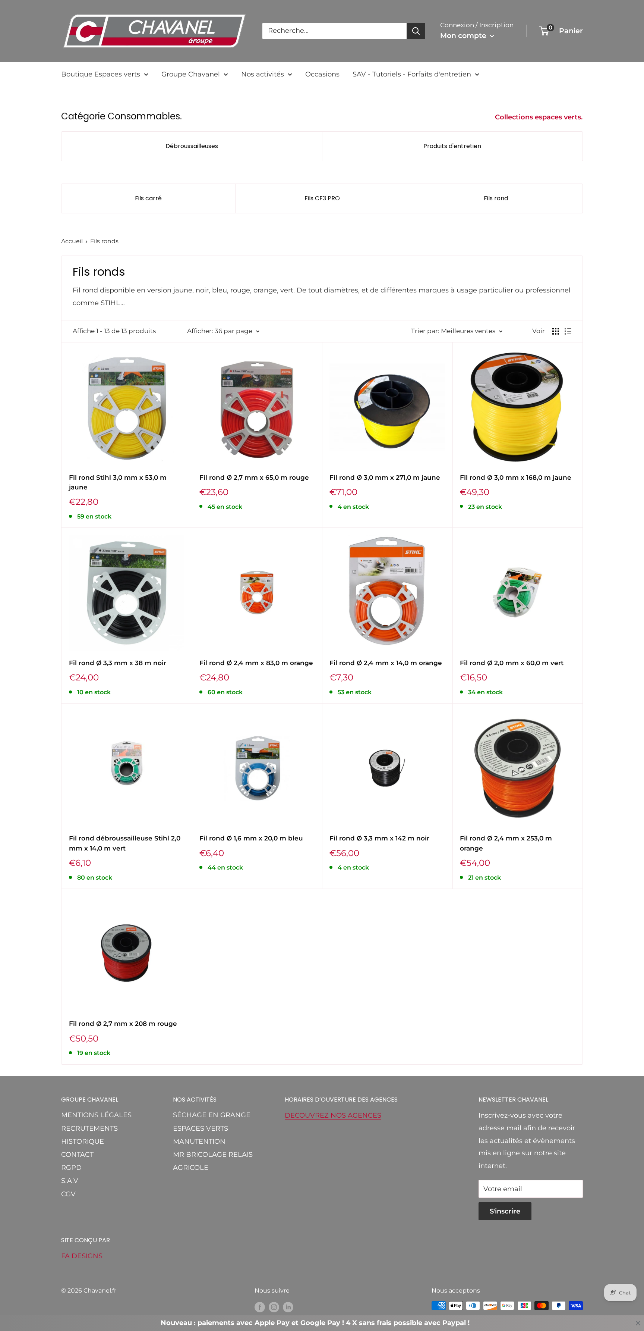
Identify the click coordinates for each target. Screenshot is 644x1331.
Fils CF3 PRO (322, 198)
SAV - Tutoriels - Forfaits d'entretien (412, 74)
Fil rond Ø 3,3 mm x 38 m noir (117, 663)
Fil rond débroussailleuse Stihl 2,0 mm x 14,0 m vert (124, 843)
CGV (68, 1194)
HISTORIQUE (82, 1141)
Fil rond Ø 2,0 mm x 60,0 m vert (512, 663)
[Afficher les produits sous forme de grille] (555, 331)
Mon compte (464, 35)
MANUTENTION (199, 1141)
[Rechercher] (416, 31)
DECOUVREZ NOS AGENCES (333, 1115)
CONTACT (77, 1154)
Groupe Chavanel (190, 74)
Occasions (322, 74)
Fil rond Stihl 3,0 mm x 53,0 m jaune (118, 482)
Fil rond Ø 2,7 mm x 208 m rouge (123, 1023)
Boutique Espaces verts (100, 74)
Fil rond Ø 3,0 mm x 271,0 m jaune (384, 477)
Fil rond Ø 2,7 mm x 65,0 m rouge (254, 477)
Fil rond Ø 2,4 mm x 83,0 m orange (256, 663)
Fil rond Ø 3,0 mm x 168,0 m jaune (515, 477)
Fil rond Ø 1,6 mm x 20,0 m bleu (251, 838)
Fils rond (496, 198)
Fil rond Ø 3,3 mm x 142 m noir (379, 838)
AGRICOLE (190, 1168)
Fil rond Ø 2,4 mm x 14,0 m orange (385, 663)
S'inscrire (505, 1211)
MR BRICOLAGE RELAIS (213, 1154)
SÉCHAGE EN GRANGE (211, 1115)
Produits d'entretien (452, 146)
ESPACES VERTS (200, 1128)
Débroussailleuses (191, 146)
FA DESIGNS (81, 1256)
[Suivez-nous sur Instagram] (274, 1306)
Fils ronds (104, 241)
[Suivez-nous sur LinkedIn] (288, 1306)
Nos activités (262, 74)
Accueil (72, 241)
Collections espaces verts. (539, 117)
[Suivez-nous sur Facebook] (260, 1306)
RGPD (71, 1168)
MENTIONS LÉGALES (96, 1115)
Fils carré (148, 198)
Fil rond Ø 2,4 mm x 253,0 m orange (506, 843)
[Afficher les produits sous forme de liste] (568, 331)
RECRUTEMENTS (89, 1128)
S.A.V (69, 1181)
